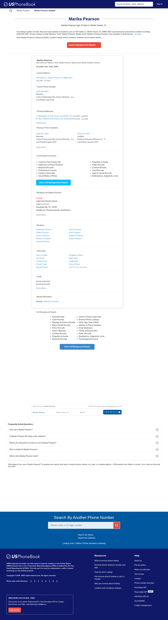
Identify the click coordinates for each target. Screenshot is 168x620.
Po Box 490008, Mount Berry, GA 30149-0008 (62, 119)
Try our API (14, 610)
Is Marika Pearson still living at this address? (27, 436)
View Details (111, 412)
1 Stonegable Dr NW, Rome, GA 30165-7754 (62, 116)
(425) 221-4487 (42, 134)
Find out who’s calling (103, 572)
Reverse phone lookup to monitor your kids (110, 566)
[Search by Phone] (116, 525)
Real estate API (140, 592)
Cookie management (142, 605)
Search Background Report (82, 45)
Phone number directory (144, 583)
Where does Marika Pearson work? (23, 456)
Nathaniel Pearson (51, 301)
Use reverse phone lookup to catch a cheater (109, 577)
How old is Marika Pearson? (21, 430)
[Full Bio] (138, 34)
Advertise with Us (141, 596)
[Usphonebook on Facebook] (7, 587)
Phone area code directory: (17, 581)
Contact (137, 579)
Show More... (41, 123)
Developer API (140, 587)
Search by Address (86, 538)
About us (138, 561)
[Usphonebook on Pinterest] (17, 587)
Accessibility (139, 601)
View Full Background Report (53, 182)
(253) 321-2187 (83, 134)
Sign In (159, 4)
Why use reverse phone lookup (107, 584)
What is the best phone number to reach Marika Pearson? (32, 443)
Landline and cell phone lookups (107, 588)
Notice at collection (142, 570)
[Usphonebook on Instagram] (12, 587)
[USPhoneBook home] (19, 4)
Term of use (139, 574)
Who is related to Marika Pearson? (23, 449)
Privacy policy (140, 565)
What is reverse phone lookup (106, 561)
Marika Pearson (23, 11)
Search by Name (86, 535)
